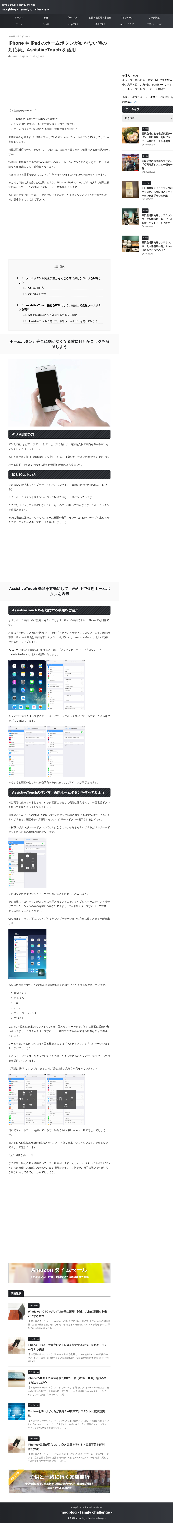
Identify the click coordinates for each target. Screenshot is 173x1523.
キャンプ (19, 17)
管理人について (154, 24)
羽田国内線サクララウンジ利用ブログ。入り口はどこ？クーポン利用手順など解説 (157, 192)
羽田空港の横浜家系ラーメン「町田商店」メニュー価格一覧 (157, 164)
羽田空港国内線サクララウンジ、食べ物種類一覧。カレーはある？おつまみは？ (157, 246)
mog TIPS (73, 24)
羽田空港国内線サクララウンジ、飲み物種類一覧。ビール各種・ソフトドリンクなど (157, 219)
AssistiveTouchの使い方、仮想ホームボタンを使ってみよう (60, 321)
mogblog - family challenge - (25, 9)
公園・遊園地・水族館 (100, 17)
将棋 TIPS (100, 24)
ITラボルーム (127, 17)
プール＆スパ (73, 17)
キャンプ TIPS (127, 24)
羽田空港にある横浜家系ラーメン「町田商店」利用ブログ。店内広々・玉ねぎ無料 (157, 137)
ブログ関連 (154, 17)
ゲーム (19, 24)
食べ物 (46, 24)
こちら (134, 101)
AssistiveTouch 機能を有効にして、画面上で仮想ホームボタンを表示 (60, 307)
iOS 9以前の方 (33, 287)
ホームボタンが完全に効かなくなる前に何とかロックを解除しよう (60, 280)
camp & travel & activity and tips (86, 1507)
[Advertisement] (59, 83)
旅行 (46, 17)
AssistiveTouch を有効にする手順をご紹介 (50, 314)
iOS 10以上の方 (34, 294)
